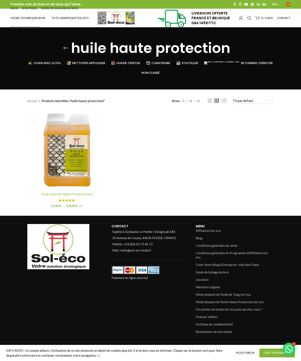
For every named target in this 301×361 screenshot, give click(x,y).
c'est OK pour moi (277, 352)
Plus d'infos (245, 352)
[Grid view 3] (217, 101)
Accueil (32, 101)
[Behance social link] (264, 4)
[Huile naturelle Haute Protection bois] (67, 149)
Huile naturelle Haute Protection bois (67, 194)
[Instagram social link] (240, 4)
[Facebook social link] (234, 4)
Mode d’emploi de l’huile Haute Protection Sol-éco (230, 302)
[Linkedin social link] (258, 4)
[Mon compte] (241, 18)
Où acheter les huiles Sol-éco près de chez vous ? (229, 309)
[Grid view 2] (210, 101)
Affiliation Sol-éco (208, 230)
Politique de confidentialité (214, 324)
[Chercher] (249, 18)
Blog (199, 238)
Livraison (202, 279)
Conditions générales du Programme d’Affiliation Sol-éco (232, 255)
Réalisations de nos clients (214, 332)
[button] (289, 349)
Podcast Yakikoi (206, 317)
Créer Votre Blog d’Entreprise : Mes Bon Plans (227, 265)
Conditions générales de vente (216, 245)
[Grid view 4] (224, 101)
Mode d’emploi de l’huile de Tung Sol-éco (223, 294)
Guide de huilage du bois (212, 272)
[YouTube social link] (246, 4)
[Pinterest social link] (252, 4)
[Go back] (66, 48)
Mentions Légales (208, 287)
